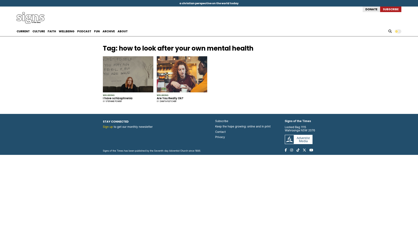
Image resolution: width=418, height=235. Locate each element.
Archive (109, 31)
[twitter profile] (304, 150)
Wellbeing (66, 31)
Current (23, 31)
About (123, 31)
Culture (38, 31)
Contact (220, 131)
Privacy (220, 137)
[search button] (390, 31)
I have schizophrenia (117, 98)
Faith (52, 31)
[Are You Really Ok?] (182, 75)
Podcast (84, 31)
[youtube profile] (311, 150)
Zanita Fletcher (168, 101)
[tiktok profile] (298, 150)
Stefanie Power (114, 101)
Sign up (108, 126)
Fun (97, 31)
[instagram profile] (291, 150)
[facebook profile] (286, 150)
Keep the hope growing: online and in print (243, 126)
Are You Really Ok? (170, 98)
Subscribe (391, 9)
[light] (397, 31)
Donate (371, 9)
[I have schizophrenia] (128, 75)
